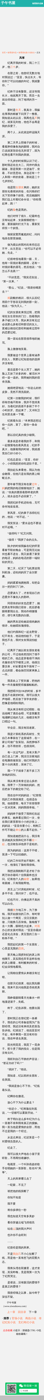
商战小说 (30, 1318)
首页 (4, 53)
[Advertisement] (22, 29)
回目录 (22, 1312)
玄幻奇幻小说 (26, 1322)
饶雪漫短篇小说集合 (27, 53)
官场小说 (17, 1318)
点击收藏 (7, 1330)
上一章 (11, 1312)
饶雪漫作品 (12, 53)
